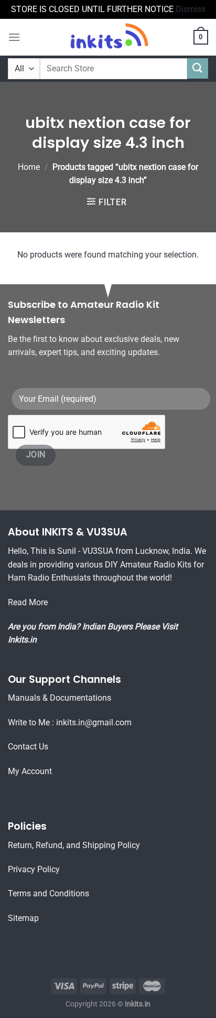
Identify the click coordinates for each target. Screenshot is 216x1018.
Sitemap (23, 918)
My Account (30, 771)
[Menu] (14, 37)
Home (29, 167)
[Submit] (197, 68)
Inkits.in (22, 640)
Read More (28, 602)
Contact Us (28, 747)
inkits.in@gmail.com (94, 722)
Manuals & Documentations (59, 698)
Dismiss (191, 9)
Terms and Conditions (48, 893)
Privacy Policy (34, 869)
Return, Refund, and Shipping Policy (74, 845)
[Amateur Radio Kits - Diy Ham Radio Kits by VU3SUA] (108, 37)
